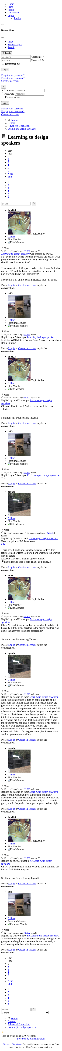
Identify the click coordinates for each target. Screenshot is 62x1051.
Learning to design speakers (15, 253)
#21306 (27, 251)
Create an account (10, 81)
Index (10, 41)
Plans (10, 6)
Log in (5, 69)
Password (36, 60)
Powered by (23, 1038)
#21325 (50, 533)
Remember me (12, 63)
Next (10, 173)
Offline (11, 236)
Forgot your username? (12, 78)
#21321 (27, 334)
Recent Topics (15, 44)
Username (36, 56)
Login (11, 15)
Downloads (13, 12)
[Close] (2, 37)
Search (11, 47)
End (10, 176)
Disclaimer (16, 1044)
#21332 (27, 933)
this (3, 544)
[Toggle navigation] (2, 24)
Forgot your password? (12, 75)
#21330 (27, 858)
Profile (17, 18)
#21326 (27, 616)
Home (11, 4)
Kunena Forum (37, 1038)
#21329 (27, 789)
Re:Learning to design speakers (43, 475)
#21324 (27, 472)
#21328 (27, 694)
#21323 (27, 398)
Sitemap (6, 1044)
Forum (11, 9)
